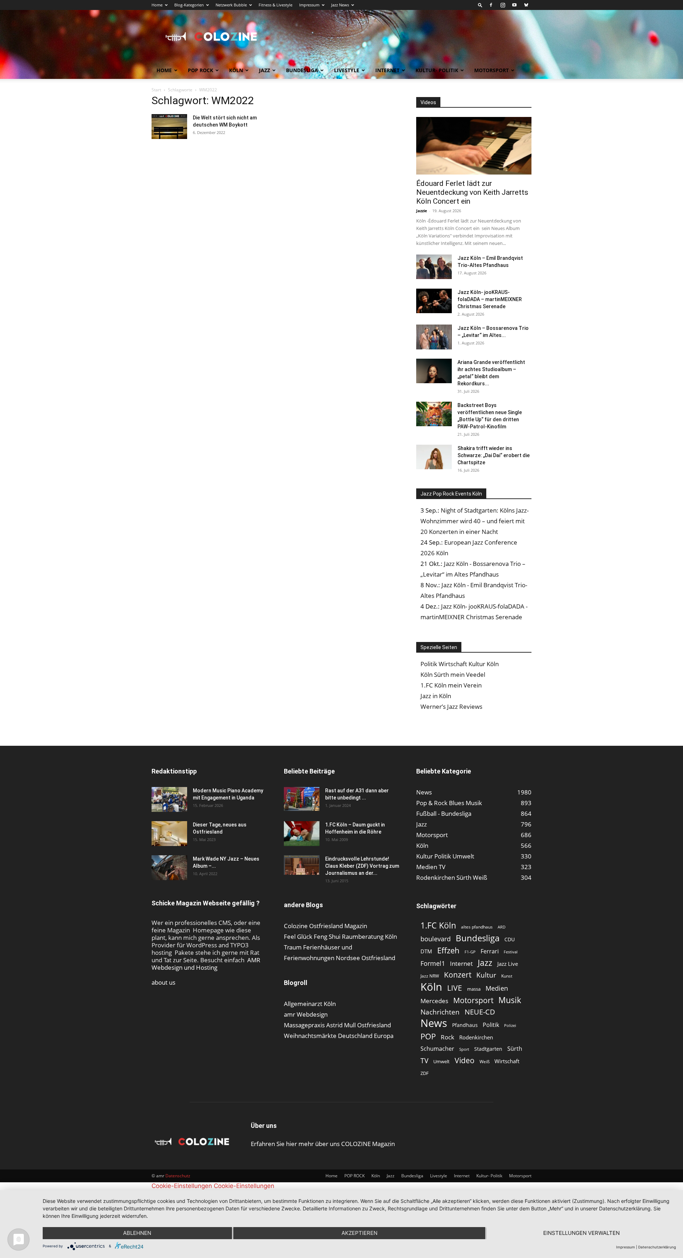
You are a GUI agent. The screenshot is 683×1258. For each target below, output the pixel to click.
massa (474, 989)
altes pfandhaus (477, 927)
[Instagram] (502, 5)
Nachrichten (440, 1012)
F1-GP (470, 951)
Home (157, 4)
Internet (387, 70)
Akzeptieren (359, 1233)
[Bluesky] (526, 5)
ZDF (424, 1073)
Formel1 (432, 963)
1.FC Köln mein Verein (451, 685)
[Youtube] (514, 5)
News (433, 1023)
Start (156, 90)
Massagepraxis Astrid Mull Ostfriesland (337, 1025)
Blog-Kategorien (189, 4)
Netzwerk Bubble (231, 4)
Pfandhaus (465, 1025)
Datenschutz (177, 1176)
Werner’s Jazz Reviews (451, 706)
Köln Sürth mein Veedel (452, 674)
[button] (480, 4)
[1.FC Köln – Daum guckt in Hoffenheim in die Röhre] (301, 833)
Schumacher (437, 1049)
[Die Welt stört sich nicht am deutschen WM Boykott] (169, 126)
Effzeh (448, 950)
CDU (509, 939)
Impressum (309, 4)
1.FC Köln (438, 925)
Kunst (506, 976)
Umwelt (441, 1061)
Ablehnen (137, 1233)
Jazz (264, 70)
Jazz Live (507, 963)
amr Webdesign (306, 1014)
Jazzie (421, 210)
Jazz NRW (429, 976)
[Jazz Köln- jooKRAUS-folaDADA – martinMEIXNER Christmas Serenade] (434, 301)
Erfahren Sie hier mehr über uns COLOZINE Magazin (323, 1144)
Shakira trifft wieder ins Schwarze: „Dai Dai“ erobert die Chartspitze (493, 455)
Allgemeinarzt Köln (310, 1004)
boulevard (435, 939)
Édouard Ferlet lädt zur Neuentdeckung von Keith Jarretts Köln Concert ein (472, 192)
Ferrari (490, 951)
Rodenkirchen (476, 1037)
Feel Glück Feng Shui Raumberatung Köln (340, 936)
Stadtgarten (488, 1048)
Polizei (510, 1025)
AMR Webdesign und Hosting (206, 963)
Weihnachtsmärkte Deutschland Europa (338, 1036)
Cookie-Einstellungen (182, 1185)
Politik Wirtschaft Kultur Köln (459, 664)
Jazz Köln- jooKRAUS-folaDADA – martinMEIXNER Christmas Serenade (489, 299)
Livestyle (346, 70)
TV (424, 1060)
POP (428, 1036)
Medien (497, 988)
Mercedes (434, 1001)
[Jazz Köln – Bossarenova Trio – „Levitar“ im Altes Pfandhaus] (434, 337)
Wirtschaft (506, 1061)
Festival (511, 951)
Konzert (457, 975)
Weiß (484, 1062)
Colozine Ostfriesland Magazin (325, 926)
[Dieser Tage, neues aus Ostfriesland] (169, 833)
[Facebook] (491, 5)
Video (465, 1060)
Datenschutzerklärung (657, 1247)
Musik (509, 1000)
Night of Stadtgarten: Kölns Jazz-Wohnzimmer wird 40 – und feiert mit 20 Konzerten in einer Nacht (474, 521)
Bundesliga (302, 70)
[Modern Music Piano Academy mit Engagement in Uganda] (169, 799)
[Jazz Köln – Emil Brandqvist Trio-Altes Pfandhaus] (434, 267)
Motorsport (491, 70)
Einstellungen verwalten (581, 1233)
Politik (491, 1025)
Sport (464, 1049)
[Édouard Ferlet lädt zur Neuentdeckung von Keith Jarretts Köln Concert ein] (473, 146)
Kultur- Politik (436, 70)
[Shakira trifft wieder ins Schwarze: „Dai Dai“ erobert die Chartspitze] (434, 457)
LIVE (454, 987)
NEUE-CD (480, 1012)
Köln (236, 70)
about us (163, 982)
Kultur (486, 975)
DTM (426, 951)
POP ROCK (200, 70)
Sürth (514, 1049)
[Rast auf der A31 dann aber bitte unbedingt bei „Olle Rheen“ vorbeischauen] (301, 799)
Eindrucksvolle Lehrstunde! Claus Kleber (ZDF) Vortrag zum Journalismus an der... (362, 866)
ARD (501, 927)
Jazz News (340, 4)
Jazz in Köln (435, 696)
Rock (447, 1037)
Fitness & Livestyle (275, 4)
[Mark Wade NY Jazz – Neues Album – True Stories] (169, 867)
